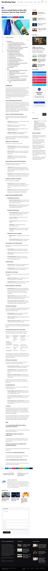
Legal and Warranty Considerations (16, 60)
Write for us (42, 2)
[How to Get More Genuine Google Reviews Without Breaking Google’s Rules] (25, 494)
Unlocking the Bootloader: (14, 51)
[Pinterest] (3, 47)
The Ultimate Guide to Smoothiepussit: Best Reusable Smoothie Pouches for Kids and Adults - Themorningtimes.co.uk (38, 151)
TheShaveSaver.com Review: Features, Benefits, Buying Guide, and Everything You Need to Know (42, 560)
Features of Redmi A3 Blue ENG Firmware (17, 44)
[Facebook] (3, 40)
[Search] (46, 2)
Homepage (23, 568)
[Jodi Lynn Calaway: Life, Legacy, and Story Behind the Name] (35, 552)
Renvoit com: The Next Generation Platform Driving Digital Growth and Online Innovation (39, 158)
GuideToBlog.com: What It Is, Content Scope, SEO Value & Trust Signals (42, 55)
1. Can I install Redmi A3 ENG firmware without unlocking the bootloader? (18, 71)
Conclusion (11, 67)
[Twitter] (3, 42)
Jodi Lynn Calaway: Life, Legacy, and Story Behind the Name (42, 552)
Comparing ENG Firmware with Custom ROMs (18, 63)
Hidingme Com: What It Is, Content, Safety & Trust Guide (38, 48)
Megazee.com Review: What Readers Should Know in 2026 (15, 499)
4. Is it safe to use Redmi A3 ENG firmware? (18, 79)
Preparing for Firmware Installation (16, 48)
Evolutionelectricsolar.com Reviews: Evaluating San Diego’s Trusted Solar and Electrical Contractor (43, 546)
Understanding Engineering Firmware (16, 42)
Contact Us (28, 568)
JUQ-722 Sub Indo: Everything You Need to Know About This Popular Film (42, 13)
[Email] (3, 51)
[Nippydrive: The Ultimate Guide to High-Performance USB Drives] (34, 24)
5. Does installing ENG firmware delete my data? (17, 81)
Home (7, 5)
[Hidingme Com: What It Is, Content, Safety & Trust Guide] (39, 41)
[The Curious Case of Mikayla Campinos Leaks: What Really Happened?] (34, 19)
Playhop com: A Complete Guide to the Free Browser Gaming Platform (39, 154)
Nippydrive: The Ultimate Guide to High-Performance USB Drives (42, 24)
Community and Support (14, 61)
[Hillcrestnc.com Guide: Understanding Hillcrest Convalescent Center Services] (34, 60)
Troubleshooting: (12, 57)
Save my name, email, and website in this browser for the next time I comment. (16, 529)
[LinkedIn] (3, 44)
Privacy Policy (39, 105)
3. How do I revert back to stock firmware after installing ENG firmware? (18, 77)
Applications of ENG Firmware (15, 45)
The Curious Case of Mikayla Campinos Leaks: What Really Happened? (42, 19)
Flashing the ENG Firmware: (14, 53)
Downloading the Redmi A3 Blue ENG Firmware (18, 47)
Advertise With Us (42, 568)
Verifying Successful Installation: (15, 54)
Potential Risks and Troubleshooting (16, 55)
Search (33, 112)
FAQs (8, 68)
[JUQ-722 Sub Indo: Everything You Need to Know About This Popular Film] (34, 13)
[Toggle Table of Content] (27, 40)
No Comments (18, 14)
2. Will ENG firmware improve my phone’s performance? (17, 74)
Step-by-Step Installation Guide (13, 50)
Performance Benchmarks (14, 64)
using (22, 448)
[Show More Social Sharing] (25, 17)
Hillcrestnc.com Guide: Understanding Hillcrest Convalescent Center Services (42, 61)
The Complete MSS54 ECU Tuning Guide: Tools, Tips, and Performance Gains (22, 474)
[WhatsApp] (3, 49)
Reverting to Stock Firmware (15, 58)
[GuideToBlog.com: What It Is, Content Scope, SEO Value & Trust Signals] (34, 55)
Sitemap (23, 569)
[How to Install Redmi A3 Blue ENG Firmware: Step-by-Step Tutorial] (16, 27)
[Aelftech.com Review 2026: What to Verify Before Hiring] (6, 494)
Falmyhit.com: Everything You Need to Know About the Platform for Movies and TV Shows (42, 29)
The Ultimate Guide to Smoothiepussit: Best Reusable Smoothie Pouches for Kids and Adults (38, 142)
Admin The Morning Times (7, 14)
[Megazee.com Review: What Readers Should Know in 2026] (15, 494)
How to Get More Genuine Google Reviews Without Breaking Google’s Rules (24, 500)
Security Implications (13, 66)
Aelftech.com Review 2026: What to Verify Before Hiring (5, 499)
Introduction (9, 41)
